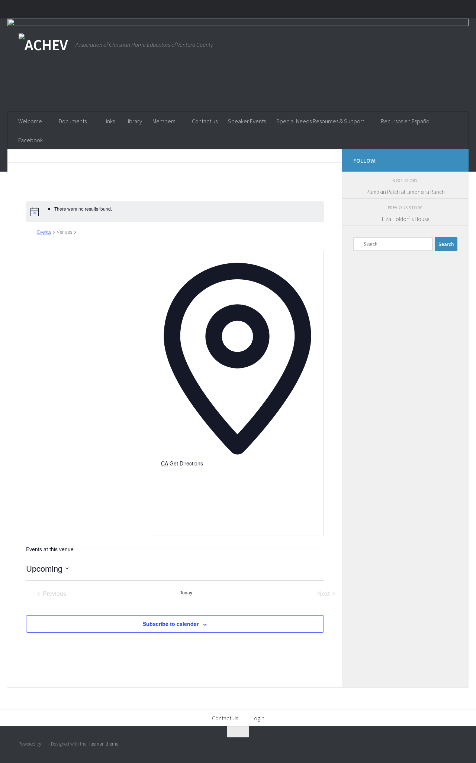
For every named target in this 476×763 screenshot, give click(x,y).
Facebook (30, 140)
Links (109, 121)
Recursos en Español (406, 121)
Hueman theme (102, 744)
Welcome (30, 121)
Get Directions (186, 463)
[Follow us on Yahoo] (452, 160)
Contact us (205, 121)
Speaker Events (247, 121)
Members (163, 121)
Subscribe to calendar (171, 623)
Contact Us (225, 718)
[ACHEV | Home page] (43, 44)
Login (257, 718)
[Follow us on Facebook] (441, 160)
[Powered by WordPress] (44, 743)
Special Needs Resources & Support (320, 121)
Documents (73, 121)
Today (186, 592)
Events (44, 231)
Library (133, 121)
